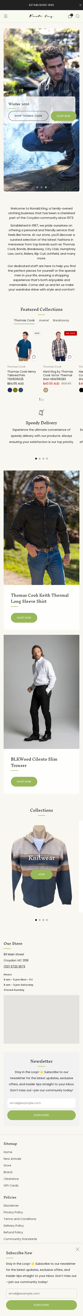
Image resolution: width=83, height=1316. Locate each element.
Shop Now (24, 617)
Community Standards (20, 1239)
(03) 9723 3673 (14, 966)
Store (7, 1165)
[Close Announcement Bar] (80, 5)
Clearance (11, 1179)
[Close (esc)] (77, 1249)
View (41, 874)
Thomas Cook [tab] (24, 320)
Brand (8, 1172)
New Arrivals (12, 1159)
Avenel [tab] (44, 320)
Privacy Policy (13, 1212)
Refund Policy (13, 1232)
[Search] (77, 16)
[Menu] (6, 16)
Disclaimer (11, 1206)
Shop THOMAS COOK (28, 116)
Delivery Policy (14, 1226)
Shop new (64, 116)
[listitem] (41, 5)
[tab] (36, 459)
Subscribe (41, 1305)
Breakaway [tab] (61, 320)
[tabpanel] (41, 365)
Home (8, 1152)
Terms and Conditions (20, 1219)
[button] (37, 187)
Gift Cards (11, 1185)
